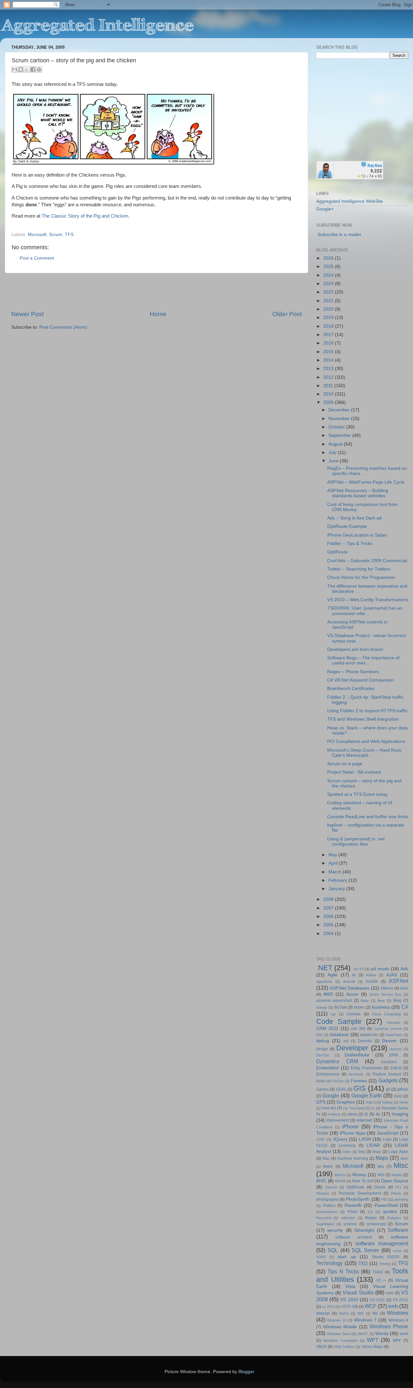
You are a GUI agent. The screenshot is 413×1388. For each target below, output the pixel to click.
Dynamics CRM (337, 1061)
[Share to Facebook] (33, 69)
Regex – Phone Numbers (353, 671)
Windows (397, 1313)
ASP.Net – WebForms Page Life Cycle (366, 482)
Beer (381, 1000)
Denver (389, 1040)
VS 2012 (400, 1300)
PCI (398, 1187)
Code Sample (338, 1021)
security (335, 1230)
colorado (393, 1022)
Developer (352, 1048)
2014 (329, 360)
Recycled (323, 1218)
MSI (381, 1175)
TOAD (377, 1272)
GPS (321, 1102)
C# (404, 1007)
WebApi (323, 1313)
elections (389, 1062)
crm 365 (358, 1028)
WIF (361, 1313)
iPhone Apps (353, 1133)
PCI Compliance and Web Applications (366, 741)
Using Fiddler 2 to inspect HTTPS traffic (367, 710)
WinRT (363, 1334)
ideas (352, 1114)
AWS (328, 994)
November (339, 418)
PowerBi (353, 1205)
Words (381, 1333)
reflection (348, 1218)
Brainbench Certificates (351, 688)
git (388, 1089)
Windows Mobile (340, 1326)
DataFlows (394, 1035)
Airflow (371, 975)
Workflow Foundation (340, 1340)
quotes (390, 1211)
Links (347, 1152)
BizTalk (340, 1007)
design (322, 1049)
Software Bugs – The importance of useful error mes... (363, 660)
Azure (352, 994)
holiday (387, 1102)
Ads (404, 968)
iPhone (350, 1126)
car (333, 1014)
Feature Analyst (387, 1074)
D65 (319, 1035)
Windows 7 (365, 1320)
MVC (321, 1180)
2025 (329, 266)
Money (359, 1174)
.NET (324, 968)
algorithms (324, 981)
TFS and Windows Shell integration (363, 719)
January (337, 888)
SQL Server (365, 1250)
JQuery (340, 1139)
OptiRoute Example (347, 526)
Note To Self (363, 1181)
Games (322, 1089)
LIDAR (373, 1145)
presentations (326, 1212)
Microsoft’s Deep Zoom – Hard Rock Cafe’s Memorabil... (364, 753)
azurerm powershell (334, 1000)
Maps (382, 1158)
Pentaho (322, 1193)
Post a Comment (37, 258)
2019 (329, 317)
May (333, 854)
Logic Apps (398, 1151)
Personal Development (360, 1193)
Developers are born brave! (355, 649)
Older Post (287, 314)
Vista (350, 1286)
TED (363, 1263)
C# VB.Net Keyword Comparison (360, 680)
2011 (328, 385)
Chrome (354, 1014)
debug (322, 1040)
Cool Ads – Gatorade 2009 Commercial (367, 560)
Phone (396, 1193)
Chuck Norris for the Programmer (361, 577)
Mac (326, 1158)
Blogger (246, 1371)
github (402, 1089)
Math (404, 1158)
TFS (69, 234)
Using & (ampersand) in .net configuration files (356, 842)
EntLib (396, 1068)
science (350, 1224)
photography (327, 1199)
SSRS (321, 1257)
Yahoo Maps (372, 1346)
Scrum (55, 234)
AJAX (391, 974)
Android (349, 981)
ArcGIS (372, 981)
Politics (329, 1205)
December (339, 409)
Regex (371, 1218)
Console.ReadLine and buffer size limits (367, 816)
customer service (388, 1029)
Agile (332, 974)
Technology (329, 1263)
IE (366, 1114)
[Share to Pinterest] (39, 69)
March (335, 871)
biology (321, 1007)
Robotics (394, 1218)
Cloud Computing (386, 1014)
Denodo (365, 1041)
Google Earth (366, 1095)
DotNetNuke (357, 1055)
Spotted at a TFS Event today (357, 794)
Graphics (346, 1102)
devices (396, 1049)
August (336, 444)
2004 (329, 933)
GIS (360, 1088)
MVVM (340, 1181)
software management (382, 1243)
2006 (329, 916)
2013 (329, 368)
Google (330, 1095)
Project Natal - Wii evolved (354, 772)
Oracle (380, 1187)
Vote (390, 1293)
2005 (329, 924)
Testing (384, 1264)
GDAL (341, 1089)
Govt (398, 1096)
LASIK (365, 1139)
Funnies (359, 1080)
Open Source (394, 1180)
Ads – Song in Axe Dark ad (354, 518)
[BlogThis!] (20, 69)
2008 (329, 899)
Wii (375, 1313)
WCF (371, 1306)
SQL (332, 1250)
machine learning (352, 1158)
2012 (329, 377)
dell (345, 1041)
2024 (329, 275)
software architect (353, 1237)
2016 (329, 343)
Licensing (347, 1145)
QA (370, 1212)
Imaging (400, 1114)
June (334, 460)
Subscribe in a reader (339, 234)
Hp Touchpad (354, 1108)
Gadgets (388, 1080)
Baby (365, 1000)
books (359, 1007)
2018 (329, 326)
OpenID (331, 1187)
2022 (329, 292)
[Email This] (14, 69)
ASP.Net (398, 981)
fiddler (321, 1081)
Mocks (340, 1175)
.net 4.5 (358, 969)
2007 (329, 908)
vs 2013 (328, 1307)
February (338, 880)
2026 (329, 258)
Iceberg (334, 1114)
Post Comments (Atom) (63, 327)
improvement (337, 1120)
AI (354, 975)
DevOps (322, 1055)
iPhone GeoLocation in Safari (357, 535)
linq (361, 1151)
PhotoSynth (357, 1199)
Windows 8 (398, 1320)
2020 (329, 309)
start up (346, 1256)
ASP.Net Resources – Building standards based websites (357, 493)
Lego (387, 1139)
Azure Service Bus (385, 994)
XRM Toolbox (344, 1347)
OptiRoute (337, 552)
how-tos (329, 1108)
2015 (329, 351)
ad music (380, 968)
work (404, 1333)
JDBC (321, 1139)
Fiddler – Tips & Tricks (349, 543)
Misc (401, 1165)
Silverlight (364, 1230)
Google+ (325, 209)
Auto (404, 988)
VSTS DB (349, 1306)
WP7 (372, 1340)
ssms (397, 1251)
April (333, 863)
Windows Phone (388, 1326)
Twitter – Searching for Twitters (358, 569)
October (337, 427)
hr (373, 1108)
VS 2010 (349, 1299)
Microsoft (37, 234)
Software (398, 1230)
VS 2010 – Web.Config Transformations (367, 599)
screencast (376, 1224)
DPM (393, 1055)
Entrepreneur (327, 1074)
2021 (329, 300)
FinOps (338, 1081)
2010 (329, 394)
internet (364, 1120)
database (339, 1034)
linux (376, 1151)
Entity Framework (366, 1068)
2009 (329, 402)
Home (158, 314)
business (381, 1007)
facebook (356, 1074)
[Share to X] (27, 69)
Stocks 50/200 (386, 1257)
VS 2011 (377, 1300)
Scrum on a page (344, 763)
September (340, 435)
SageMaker (325, 1224)
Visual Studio (358, 1292)
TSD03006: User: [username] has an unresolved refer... (364, 611)
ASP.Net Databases (350, 988)
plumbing (401, 1199)
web (393, 1306)
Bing (397, 1000)
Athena (386, 988)
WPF (397, 1340)
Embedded (327, 1067)
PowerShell (386, 1205)
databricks (369, 1035)
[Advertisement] (156, 291)
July (333, 452)
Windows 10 (336, 1320)
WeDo (344, 1313)
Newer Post (27, 314)
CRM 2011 (327, 1028)
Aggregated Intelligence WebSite (349, 201)
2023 (329, 283)
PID (384, 1199)
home (403, 1102)
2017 (329, 334)
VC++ (381, 1280)
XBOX (321, 1346)
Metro (328, 1166)
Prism (353, 1211)
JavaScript (387, 1133)
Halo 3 (371, 1102)
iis (378, 1114)
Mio (381, 1166)
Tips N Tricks (343, 1271)
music (397, 1175)
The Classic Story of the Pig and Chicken (85, 216)
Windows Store (339, 1334)
